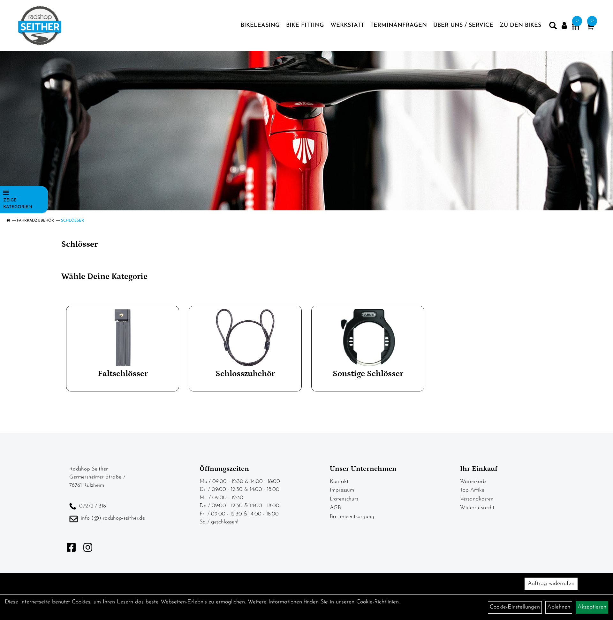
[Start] (8, 220)
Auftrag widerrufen (551, 584)
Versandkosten (477, 499)
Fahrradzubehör (35, 220)
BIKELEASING (260, 25)
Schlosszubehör (245, 373)
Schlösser (72, 220)
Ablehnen (558, 607)
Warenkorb (473, 481)
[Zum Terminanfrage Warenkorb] (575, 27)
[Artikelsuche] (553, 27)
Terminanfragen (398, 25)
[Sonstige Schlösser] (367, 337)
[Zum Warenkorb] (590, 27)
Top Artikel (473, 490)
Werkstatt (347, 25)
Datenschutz (344, 499)
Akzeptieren (592, 607)
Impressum (342, 490)
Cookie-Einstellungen (515, 607)
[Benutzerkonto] (564, 25)
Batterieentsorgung (352, 516)
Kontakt (339, 481)
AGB (335, 507)
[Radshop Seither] (40, 25)
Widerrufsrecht (477, 507)
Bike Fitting (305, 25)
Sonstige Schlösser (368, 373)
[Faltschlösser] (122, 337)
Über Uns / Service (463, 25)
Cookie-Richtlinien (377, 602)
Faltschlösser (123, 373)
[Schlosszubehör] (245, 337)
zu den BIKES (520, 25)
